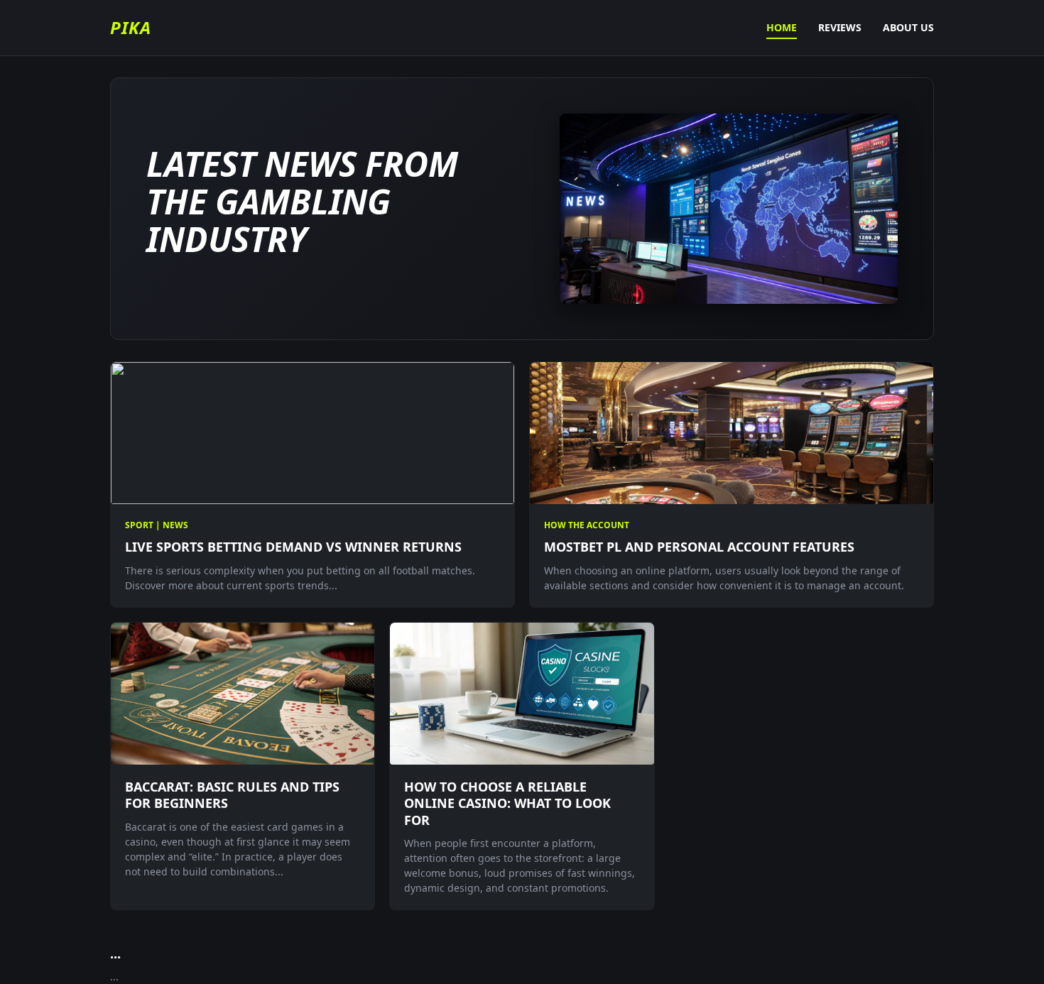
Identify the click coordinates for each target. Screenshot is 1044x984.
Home (781, 27)
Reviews (839, 27)
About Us (908, 27)
